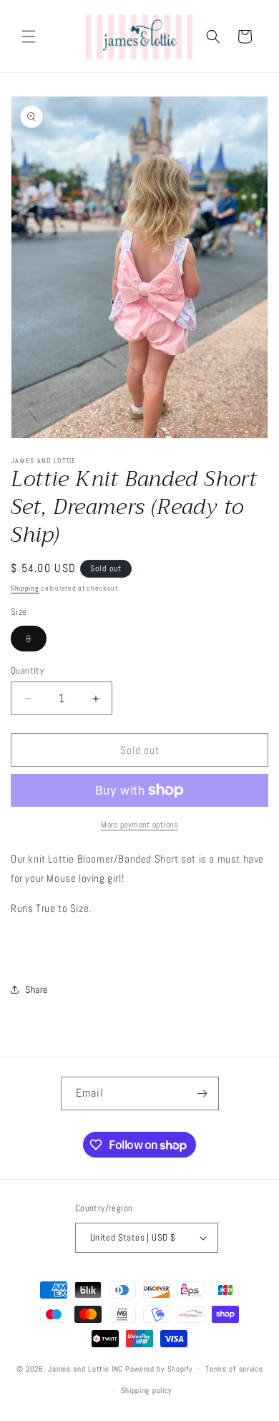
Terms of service (234, 1369)
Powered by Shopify (158, 1368)
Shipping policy (146, 1390)
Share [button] (36, 989)
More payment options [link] (139, 824)
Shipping (25, 588)
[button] (28, 36)
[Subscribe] (202, 1093)
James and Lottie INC (85, 1368)
